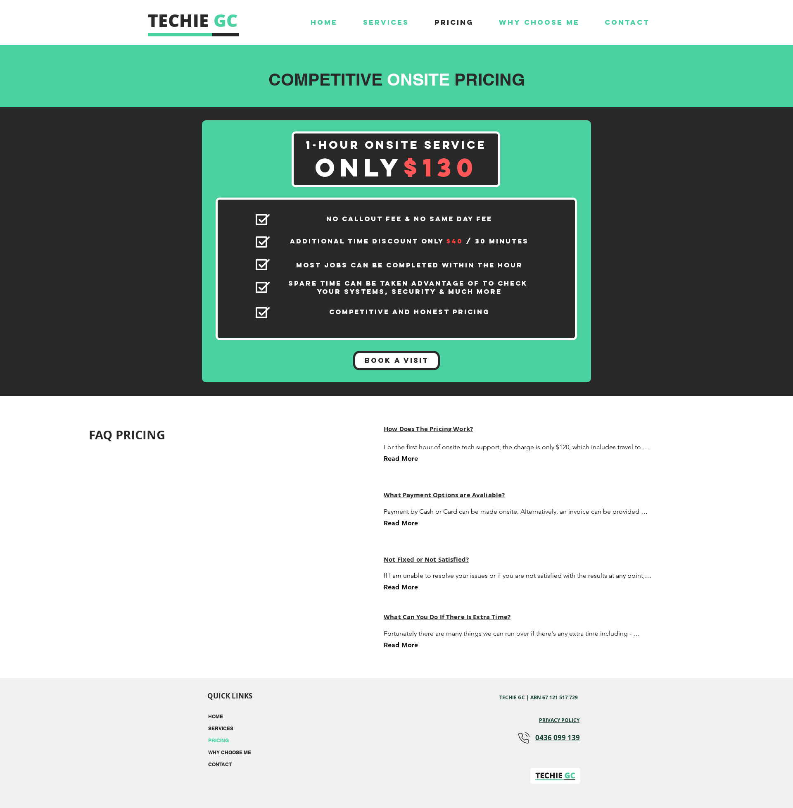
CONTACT (220, 764)
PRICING (218, 740)
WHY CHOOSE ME (229, 752)
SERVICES (220, 728)
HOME (215, 716)
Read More (401, 458)
